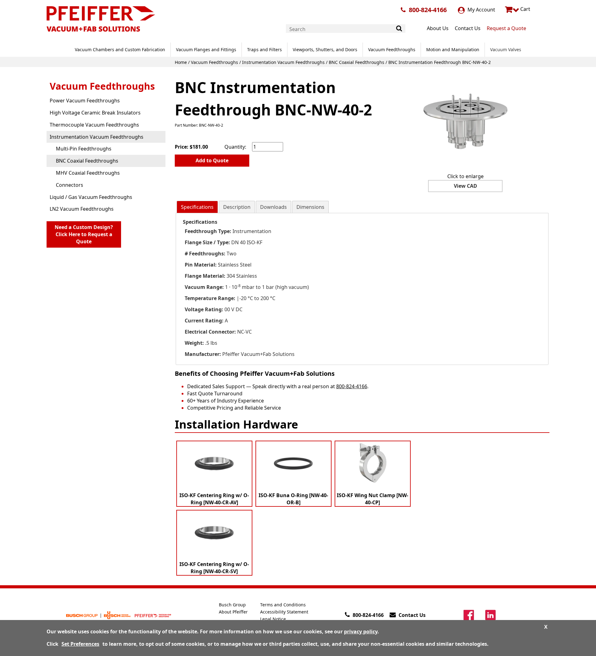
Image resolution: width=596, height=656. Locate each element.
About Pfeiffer (233, 612)
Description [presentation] (237, 207)
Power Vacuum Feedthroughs (85, 100)
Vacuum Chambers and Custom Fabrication (120, 49)
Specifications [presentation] (197, 207)
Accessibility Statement (284, 612)
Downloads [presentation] (273, 207)
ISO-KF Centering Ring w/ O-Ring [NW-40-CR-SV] (214, 568)
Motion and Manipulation (452, 49)
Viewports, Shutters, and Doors (325, 49)
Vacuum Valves (505, 49)
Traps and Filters (264, 49)
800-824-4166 (428, 10)
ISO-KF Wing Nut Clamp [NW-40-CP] (372, 499)
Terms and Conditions (283, 605)
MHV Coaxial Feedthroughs (88, 172)
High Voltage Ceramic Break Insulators (95, 112)
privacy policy (360, 631)
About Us (438, 28)
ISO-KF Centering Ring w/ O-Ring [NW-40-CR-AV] (214, 499)
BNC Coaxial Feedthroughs (356, 62)
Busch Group (232, 605)
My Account (480, 9)
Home (181, 62)
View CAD (465, 185)
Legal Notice (273, 619)
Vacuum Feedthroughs (391, 49)
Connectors (69, 185)
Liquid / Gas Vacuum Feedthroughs (91, 197)
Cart (524, 9)
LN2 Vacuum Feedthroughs (82, 208)
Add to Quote (212, 160)
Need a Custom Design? (84, 234)
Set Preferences (80, 643)
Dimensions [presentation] (310, 207)
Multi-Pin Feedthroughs (83, 148)
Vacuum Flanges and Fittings (206, 49)
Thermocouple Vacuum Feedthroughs (94, 124)
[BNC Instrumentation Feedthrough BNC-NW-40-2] (465, 121)
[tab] (197, 207)
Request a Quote (506, 28)
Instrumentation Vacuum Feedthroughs (283, 62)
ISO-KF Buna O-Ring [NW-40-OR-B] (293, 499)
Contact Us (468, 28)
